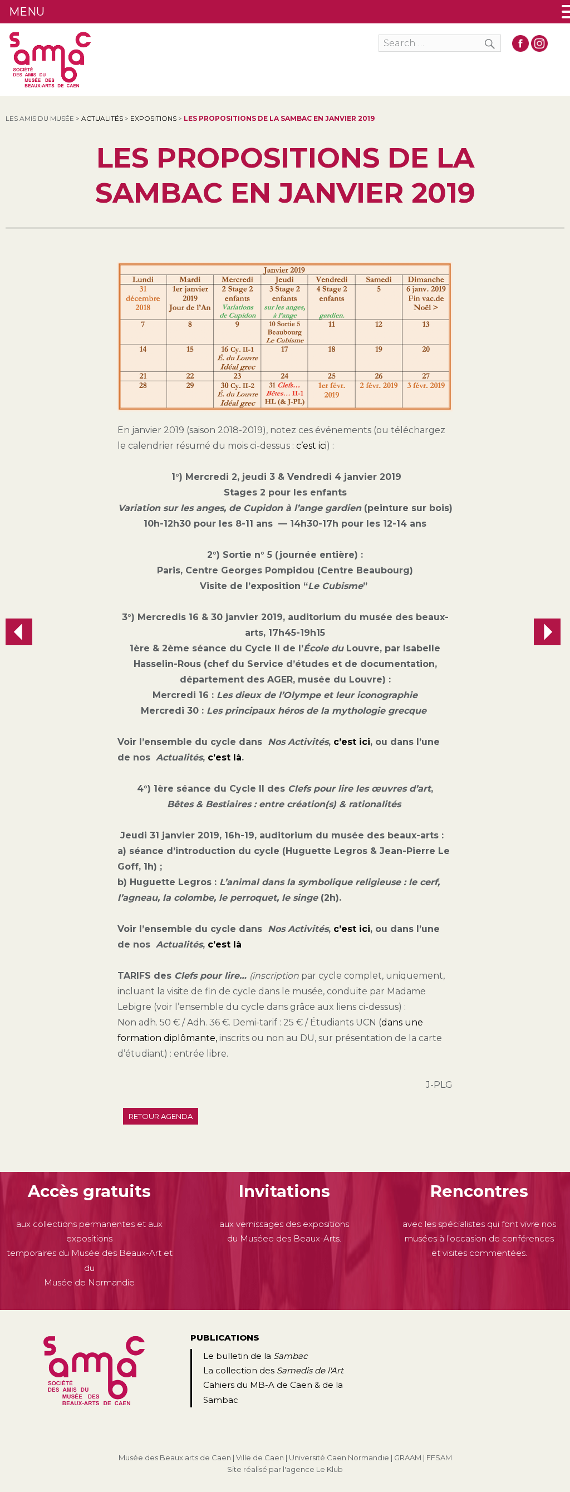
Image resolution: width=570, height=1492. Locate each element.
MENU (27, 11)
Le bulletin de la (255, 1356)
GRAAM (407, 1457)
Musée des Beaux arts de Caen (175, 1457)
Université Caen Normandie (339, 1457)
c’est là (225, 757)
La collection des (273, 1370)
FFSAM (439, 1457)
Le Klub (329, 1469)
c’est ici (311, 445)
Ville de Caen (260, 1457)
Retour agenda (161, 1116)
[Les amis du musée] (50, 59)
